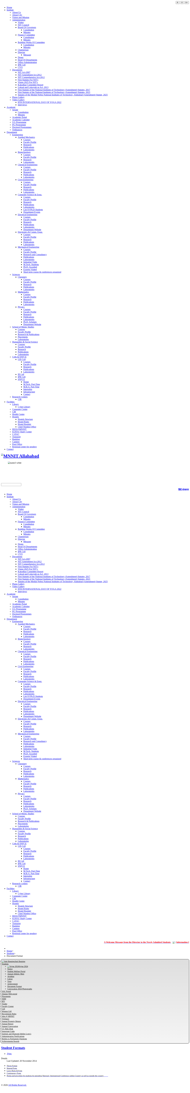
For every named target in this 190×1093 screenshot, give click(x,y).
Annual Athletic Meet (15, 974)
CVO (20, 67)
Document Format (14, 986)
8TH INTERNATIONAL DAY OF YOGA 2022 (39, 102)
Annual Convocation (10, 1026)
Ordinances (17, 130)
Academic (11, 107)
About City (17, 15)
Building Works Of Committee (31, 42)
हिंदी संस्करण (183, 489)
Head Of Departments (27, 60)
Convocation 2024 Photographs (19, 989)
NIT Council (23, 25)
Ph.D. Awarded (30, 267)
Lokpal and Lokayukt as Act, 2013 (33, 87)
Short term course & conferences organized (42, 272)
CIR (20, 399)
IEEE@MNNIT (19, 429)
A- (178, 3)
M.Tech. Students (31, 264)
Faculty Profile (29, 142)
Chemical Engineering (27, 164)
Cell (3, 1009)
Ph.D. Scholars (30, 322)
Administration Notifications (13, 1036)
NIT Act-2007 (24, 72)
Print (9, 1054)
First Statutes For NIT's (28, 80)
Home (9, 7)
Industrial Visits (30, 262)
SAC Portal (6, 991)
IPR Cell (21, 65)
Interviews (22, 105)
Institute (10, 10)
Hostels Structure (25, 419)
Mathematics (23, 292)
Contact (26, 394)
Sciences (16, 274)
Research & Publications (28, 334)
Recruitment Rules (9, 1014)
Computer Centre (19, 409)
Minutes (26, 32)
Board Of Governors (27, 27)
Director (21, 52)
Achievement (12, 984)
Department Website (32, 229)
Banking (16, 439)
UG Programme (19, 122)
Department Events (31, 212)
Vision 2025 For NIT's (28, 82)
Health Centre (18, 414)
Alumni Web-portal (9, 994)
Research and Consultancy (35, 254)
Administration (18, 20)
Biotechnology (24, 152)
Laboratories (28, 150)
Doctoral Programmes (21, 127)
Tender (4, 1004)
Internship (27, 389)
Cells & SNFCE (19, 357)
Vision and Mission (20, 17)
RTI (3, 1001)
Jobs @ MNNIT (8, 1016)
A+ (186, 3)
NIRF (4, 999)
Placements (23, 337)
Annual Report (7, 1024)
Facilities (10, 402)
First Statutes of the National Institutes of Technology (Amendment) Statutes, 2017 (54, 90)
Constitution (28, 30)
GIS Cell (22, 359)
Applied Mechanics (26, 137)
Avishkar (10, 976)
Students (10, 953)
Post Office (17, 444)
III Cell (21, 374)
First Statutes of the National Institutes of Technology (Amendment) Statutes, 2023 (54, 92)
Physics (21, 307)
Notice (10, 969)
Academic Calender (21, 120)
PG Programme (19, 125)
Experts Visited (30, 269)
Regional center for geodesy (24, 447)
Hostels (15, 417)
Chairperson (23, 50)
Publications (28, 147)
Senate (15, 110)
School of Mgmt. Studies (23, 327)
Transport (16, 437)
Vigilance (5, 1019)
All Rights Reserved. (17, 1085)
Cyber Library (24, 407)
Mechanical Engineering (28, 247)
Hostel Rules (23, 422)
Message (27, 55)
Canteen (15, 442)
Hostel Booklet (24, 424)
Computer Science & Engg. (30, 194)
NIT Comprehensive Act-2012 (31, 77)
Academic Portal (19, 117)
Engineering (17, 135)
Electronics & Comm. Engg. (30, 232)
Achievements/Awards (10, 1041)
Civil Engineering (25, 179)
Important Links (8, 1031)
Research (27, 145)
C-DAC (15, 434)
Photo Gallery (18, 97)
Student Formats (13, 1048)
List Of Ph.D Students (33, 209)
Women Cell (7, 1011)
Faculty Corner (8, 1006)
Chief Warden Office (27, 427)
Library (15, 404)
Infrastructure (29, 392)
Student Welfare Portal (16, 971)
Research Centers (20, 397)
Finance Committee (26, 35)
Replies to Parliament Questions (14, 1039)
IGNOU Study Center (22, 432)
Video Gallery (18, 100)
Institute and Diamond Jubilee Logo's (16, 1034)
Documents (17, 70)
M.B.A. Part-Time (31, 387)
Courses (26, 140)
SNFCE (21, 379)
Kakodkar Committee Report (30, 85)
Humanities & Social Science (25, 342)
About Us (16, 12)
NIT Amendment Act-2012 (30, 75)
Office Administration (27, 62)
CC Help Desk (7, 1029)
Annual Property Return (11, 1021)
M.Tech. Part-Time (31, 384)
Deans (20, 57)
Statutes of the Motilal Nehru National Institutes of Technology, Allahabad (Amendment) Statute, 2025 (63, 95)
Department (12, 132)
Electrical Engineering (27, 214)
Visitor (21, 22)
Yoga (9, 981)
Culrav (10, 979)
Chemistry (22, 277)
